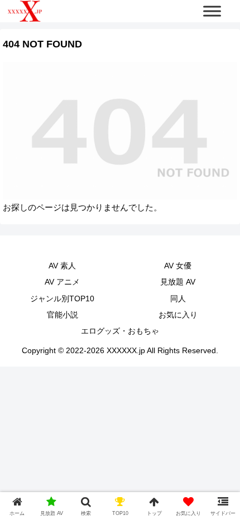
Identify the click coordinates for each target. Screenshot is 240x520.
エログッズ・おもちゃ (120, 330)
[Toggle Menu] (212, 11)
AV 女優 (177, 265)
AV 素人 (62, 265)
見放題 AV (177, 281)
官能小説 (62, 314)
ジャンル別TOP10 (62, 298)
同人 (178, 298)
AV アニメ (62, 281)
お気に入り (178, 314)
